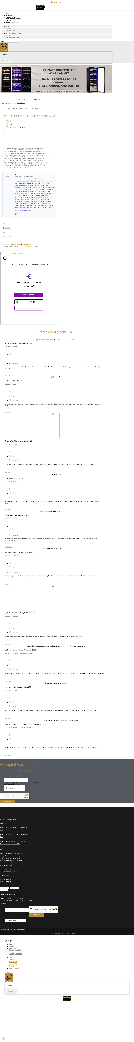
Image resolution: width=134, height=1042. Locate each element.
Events (8, 21)
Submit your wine (12, 22)
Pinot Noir (16, 555)
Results (5, 54)
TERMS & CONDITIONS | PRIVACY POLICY (63, 933)
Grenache (15, 616)
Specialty (13, 518)
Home (4, 109)
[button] (29, 136)
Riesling (27, 244)
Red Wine (7, 347)
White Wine (16, 244)
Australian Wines (30, 247)
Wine (7, 13)
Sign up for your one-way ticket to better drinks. (16, 771)
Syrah (14, 384)
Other (6, 518)
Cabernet (15, 653)
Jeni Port (19, 175)
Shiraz (15, 347)
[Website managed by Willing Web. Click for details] (3, 1038)
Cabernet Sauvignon (26, 653)
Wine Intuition (5, 882)
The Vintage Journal (14, 19)
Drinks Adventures (6, 879)
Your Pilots (10, 17)
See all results (6, 60)
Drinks (17, 247)
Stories (9, 15)
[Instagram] (16, 213)
